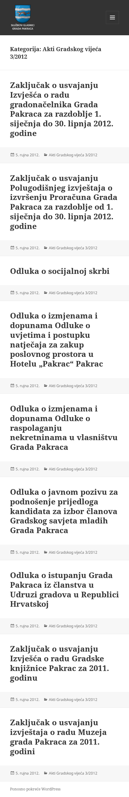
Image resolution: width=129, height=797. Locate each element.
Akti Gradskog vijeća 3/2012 (73, 155)
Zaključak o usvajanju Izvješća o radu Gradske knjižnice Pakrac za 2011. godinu (59, 663)
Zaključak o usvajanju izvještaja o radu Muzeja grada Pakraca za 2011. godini (58, 736)
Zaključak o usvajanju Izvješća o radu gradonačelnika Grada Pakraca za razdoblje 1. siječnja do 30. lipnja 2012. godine (61, 109)
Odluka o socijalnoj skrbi (60, 270)
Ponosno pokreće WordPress (35, 789)
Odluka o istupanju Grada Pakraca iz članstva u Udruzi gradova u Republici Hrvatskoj (64, 589)
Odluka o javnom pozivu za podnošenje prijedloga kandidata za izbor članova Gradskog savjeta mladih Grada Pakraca (64, 510)
